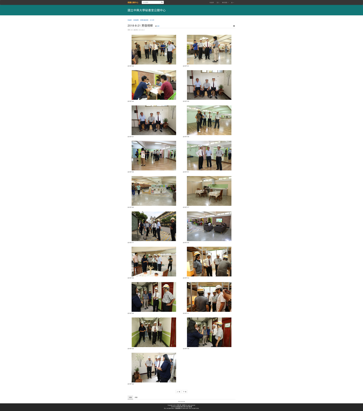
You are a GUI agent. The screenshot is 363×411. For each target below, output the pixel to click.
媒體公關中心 (133, 2)
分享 (158, 26)
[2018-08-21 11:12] (154, 226)
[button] (232, 2)
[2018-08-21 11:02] (154, 85)
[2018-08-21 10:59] (154, 49)
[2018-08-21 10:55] (154, 332)
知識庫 (130, 20)
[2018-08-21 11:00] (209, 49)
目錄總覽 (136, 20)
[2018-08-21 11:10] (154, 191)
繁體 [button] (226, 2)
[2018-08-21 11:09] (154, 261)
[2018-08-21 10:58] (209, 85)
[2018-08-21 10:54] (154, 297)
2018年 (152, 20)
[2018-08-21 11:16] (209, 191)
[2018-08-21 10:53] (209, 261)
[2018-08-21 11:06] (154, 156)
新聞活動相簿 (144, 20)
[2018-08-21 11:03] (209, 120)
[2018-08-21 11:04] (209, 156)
